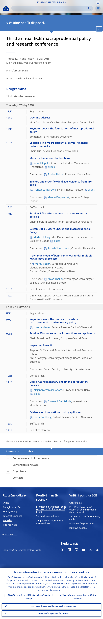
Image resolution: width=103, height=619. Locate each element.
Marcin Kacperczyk (58, 197)
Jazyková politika (78, 528)
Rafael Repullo (42, 163)
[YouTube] (83, 550)
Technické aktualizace (47, 516)
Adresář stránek (11, 535)
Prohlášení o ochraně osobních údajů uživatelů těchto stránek (82, 510)
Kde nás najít (10, 525)
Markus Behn (42, 264)
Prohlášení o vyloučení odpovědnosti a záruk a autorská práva (51, 509)
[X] (62, 550)
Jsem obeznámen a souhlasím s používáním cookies (53, 606)
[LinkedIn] (69, 550)
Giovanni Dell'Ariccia (59, 401)
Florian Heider (56, 174)
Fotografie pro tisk (12, 516)
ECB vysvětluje (10, 512)
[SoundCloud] (90, 550)
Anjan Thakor (55, 279)
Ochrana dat (75, 503)
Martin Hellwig (42, 237)
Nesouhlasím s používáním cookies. (53, 613)
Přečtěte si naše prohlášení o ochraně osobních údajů (30, 597)
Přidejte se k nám (12, 507)
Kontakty (7, 520)
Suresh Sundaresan (59, 248)
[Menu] (98, 8)
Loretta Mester (42, 327)
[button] (98, 3)
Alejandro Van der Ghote (48, 390)
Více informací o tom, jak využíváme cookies (80, 597)
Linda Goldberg (42, 417)
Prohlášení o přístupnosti (82, 524)
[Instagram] (76, 550)
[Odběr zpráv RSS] (97, 550)
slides (51, 167)
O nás (6, 503)
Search (89, 8)
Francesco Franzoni (45, 190)
